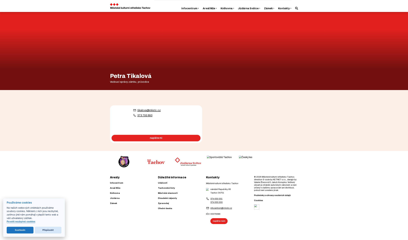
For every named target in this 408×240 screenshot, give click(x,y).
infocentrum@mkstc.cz (221, 208)
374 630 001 (216, 199)
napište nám (219, 221)
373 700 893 (144, 115)
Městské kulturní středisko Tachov (278, 177)
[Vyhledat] (296, 8)
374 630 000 (216, 202)
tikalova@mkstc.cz (149, 110)
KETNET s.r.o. (279, 179)
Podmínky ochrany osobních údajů (272, 195)
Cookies (258, 200)
